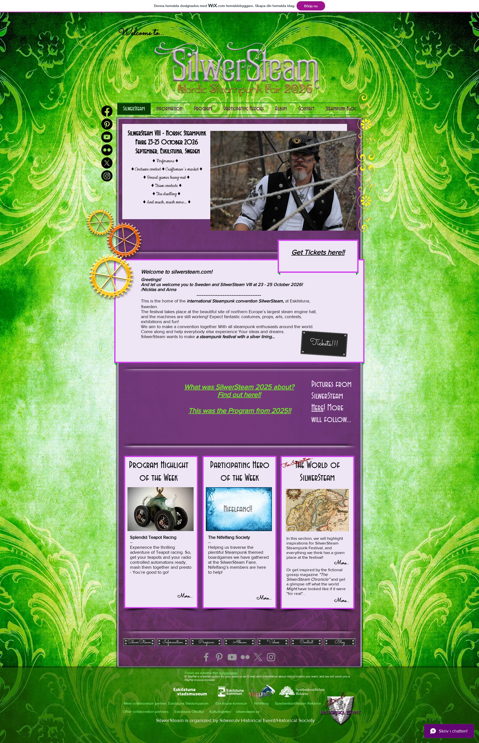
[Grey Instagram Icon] (271, 657)
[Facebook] (107, 111)
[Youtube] (107, 137)
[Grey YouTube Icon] (232, 657)
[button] (281, 108)
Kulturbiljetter (228, 673)
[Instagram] (107, 176)
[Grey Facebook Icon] (206, 657)
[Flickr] (107, 150)
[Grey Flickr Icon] (245, 657)
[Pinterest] (107, 124)
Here (317, 408)
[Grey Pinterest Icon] (219, 657)
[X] (258, 657)
